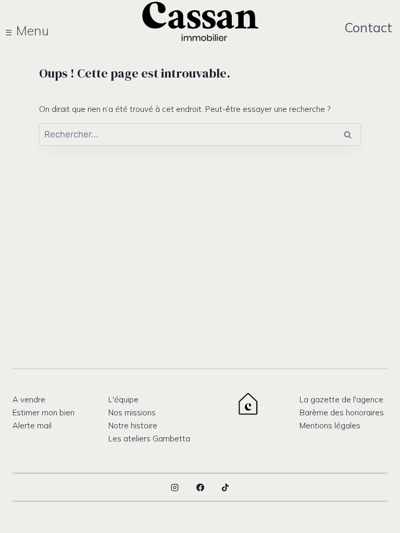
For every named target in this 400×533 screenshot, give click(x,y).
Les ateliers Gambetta (149, 438)
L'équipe (123, 399)
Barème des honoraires (341, 412)
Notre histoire (132, 425)
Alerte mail (32, 425)
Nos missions (132, 412)
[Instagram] (175, 487)
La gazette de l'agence (341, 399)
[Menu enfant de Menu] (33, 31)
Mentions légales (329, 425)
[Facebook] (200, 487)
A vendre (28, 399)
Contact (368, 27)
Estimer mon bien (43, 412)
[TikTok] (225, 487)
